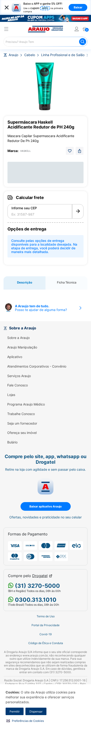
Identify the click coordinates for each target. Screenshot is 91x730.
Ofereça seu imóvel (22, 433)
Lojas (11, 395)
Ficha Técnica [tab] (66, 282)
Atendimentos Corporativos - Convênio (36, 366)
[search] (46, 42)
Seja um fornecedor (22, 423)
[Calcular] (78, 211)
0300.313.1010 (35, 599)
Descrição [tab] (24, 282)
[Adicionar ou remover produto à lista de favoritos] (70, 151)
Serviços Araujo (19, 376)
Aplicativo (14, 357)
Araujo (13, 55)
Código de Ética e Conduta (45, 643)
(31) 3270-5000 (37, 585)
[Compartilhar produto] (80, 151)
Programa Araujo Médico (26, 404)
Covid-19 (45, 634)
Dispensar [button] (35, 711)
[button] (25, 720)
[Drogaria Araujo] (45, 29)
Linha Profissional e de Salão (62, 55)
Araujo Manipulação (22, 347)
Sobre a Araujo (18, 338)
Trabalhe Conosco (21, 414)
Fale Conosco (17, 385)
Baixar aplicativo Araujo (45, 506)
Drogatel (40, 576)
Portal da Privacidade (46, 625)
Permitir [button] (15, 711)
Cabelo (29, 55)
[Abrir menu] (6, 29)
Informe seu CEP (24, 208)
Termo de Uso (46, 616)
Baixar (78, 7)
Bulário (12, 442)
